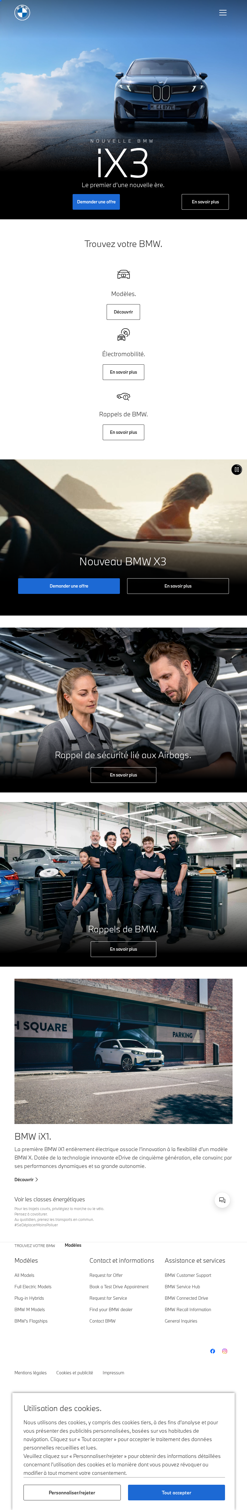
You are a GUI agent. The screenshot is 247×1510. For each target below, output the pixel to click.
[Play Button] (236, 469)
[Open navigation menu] (223, 12)
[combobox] (222, 1200)
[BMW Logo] (22, 12)
